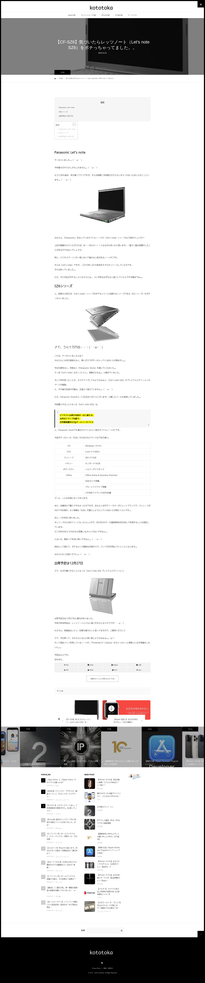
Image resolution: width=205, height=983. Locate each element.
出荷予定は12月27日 (66, 116)
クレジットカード (62, 800)
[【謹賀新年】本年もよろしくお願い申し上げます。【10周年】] (89, 837)
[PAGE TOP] (201, 934)
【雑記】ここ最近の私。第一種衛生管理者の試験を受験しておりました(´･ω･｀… (62, 890)
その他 (62, 72)
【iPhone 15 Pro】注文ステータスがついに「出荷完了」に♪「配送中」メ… (108, 864)
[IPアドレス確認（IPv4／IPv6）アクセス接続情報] (89, 824)
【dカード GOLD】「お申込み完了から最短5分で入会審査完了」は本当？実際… (62, 865)
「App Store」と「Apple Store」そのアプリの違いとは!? (61, 781)
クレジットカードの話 (88, 15)
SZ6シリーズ (63, 112)
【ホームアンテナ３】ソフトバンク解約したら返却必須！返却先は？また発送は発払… (62, 904)
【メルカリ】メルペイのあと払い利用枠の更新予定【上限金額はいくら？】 (108, 891)
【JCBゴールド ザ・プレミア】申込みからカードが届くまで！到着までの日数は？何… (109, 905)
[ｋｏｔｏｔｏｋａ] (102, 7)
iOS (57, 785)
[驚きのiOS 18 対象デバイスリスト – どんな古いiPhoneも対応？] (89, 797)
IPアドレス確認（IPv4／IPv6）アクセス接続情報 (108, 821)
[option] (21, 747)
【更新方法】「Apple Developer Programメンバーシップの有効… (108, 850)
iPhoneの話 (105, 15)
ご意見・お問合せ (108, 968)
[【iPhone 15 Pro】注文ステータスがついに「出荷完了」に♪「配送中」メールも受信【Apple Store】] (89, 865)
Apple (131, 729)
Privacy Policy (96, 968)
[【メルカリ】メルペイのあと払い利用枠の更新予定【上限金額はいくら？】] (89, 892)
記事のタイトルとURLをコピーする (102, 679)
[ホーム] (55, 78)
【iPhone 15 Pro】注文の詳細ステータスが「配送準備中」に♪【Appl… (108, 878)
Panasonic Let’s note (67, 129)
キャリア (59, 842)
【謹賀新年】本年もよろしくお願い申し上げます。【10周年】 (108, 836)
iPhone (171, 729)
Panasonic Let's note (66, 107)
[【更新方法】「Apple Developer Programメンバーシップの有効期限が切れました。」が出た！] (89, 851)
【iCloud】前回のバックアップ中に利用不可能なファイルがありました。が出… (61, 822)
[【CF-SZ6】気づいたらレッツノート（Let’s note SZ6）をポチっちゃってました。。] (78, 710)
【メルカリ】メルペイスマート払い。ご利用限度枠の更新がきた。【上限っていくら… (62, 808)
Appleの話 (71, 15)
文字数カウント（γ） (105, 806)
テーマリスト (132, 15)
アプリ (58, 814)
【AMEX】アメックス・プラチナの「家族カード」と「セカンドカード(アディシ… (62, 794)
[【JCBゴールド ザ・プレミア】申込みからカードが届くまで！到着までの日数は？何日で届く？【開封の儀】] (89, 906)
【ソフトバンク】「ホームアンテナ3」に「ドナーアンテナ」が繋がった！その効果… (62, 836)
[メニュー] (201, 4)
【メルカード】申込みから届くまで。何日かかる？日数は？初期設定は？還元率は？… (62, 850)
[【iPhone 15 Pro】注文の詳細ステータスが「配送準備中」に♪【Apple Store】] (89, 879)
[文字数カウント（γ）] (89, 810)
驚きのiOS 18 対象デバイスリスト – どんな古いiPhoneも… (109, 794)
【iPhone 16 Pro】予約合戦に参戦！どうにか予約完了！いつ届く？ (108, 782)
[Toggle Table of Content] (73, 124)
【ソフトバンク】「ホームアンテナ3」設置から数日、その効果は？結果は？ (61, 877)
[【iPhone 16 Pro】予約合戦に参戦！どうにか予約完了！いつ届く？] (89, 783)
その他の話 (119, 15)
